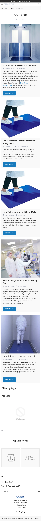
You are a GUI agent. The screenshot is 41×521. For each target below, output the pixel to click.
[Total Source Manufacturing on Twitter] (21, 512)
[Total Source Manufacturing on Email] (16, 512)
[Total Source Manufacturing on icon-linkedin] (24, 512)
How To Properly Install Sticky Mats (19, 212)
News (12, 8)
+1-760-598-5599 (12, 485)
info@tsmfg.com (23, 500)
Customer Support (20, 507)
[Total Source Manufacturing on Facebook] (19, 512)
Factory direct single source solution (20, 1)
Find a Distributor (20, 505)
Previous (19, 444)
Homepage (4, 8)
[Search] (39, 4)
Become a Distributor (20, 503)
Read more (9, 93)
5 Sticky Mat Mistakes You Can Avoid (20, 65)
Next (21, 444)
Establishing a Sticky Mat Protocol (19, 356)
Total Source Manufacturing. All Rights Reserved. (16, 518)
